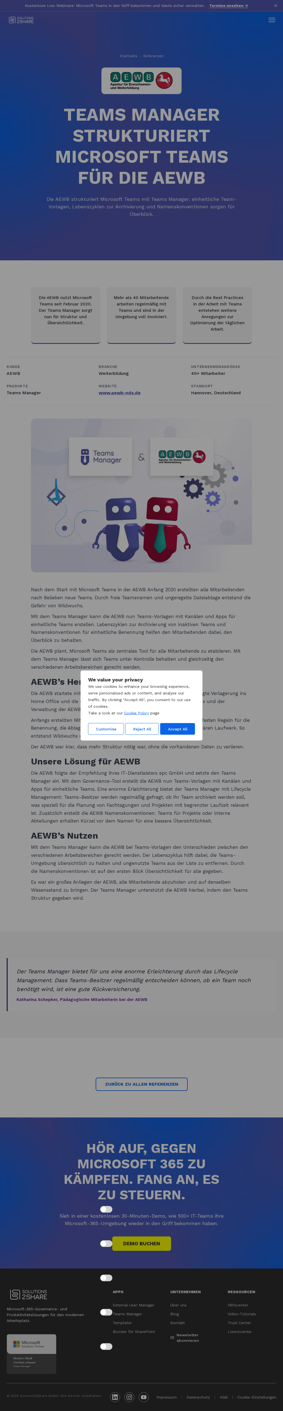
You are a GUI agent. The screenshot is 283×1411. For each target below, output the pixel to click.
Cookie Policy (136, 713)
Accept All (177, 729)
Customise (106, 729)
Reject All (142, 729)
